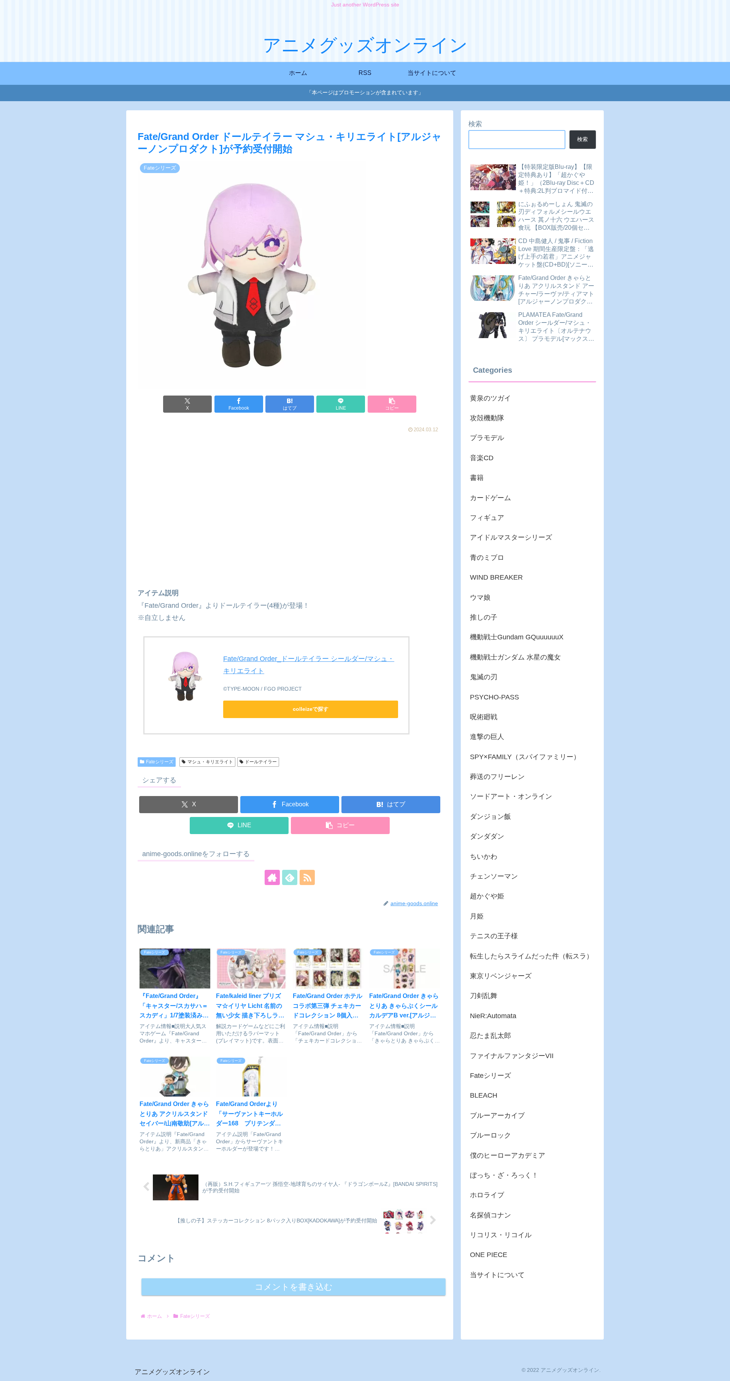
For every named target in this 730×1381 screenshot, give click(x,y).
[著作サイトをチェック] (272, 877)
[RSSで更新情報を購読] (307, 877)
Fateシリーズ (159, 761)
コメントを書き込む (294, 1287)
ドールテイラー (261, 761)
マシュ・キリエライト (210, 761)
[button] (392, 404)
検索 (475, 124)
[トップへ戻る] (718, 1369)
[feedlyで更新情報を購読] (289, 877)
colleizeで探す (310, 709)
